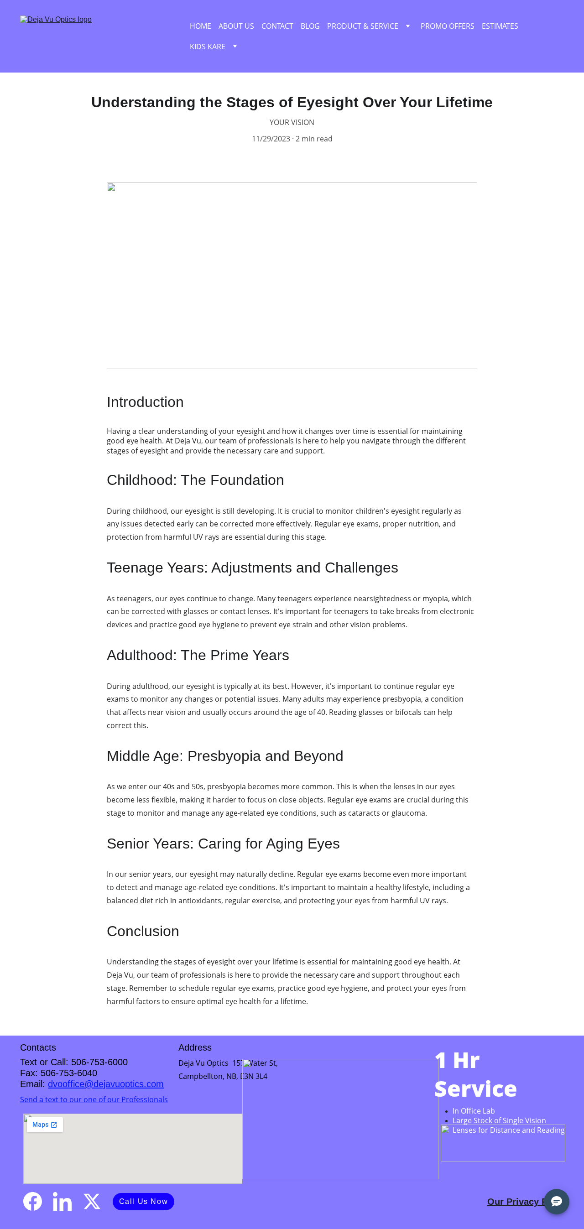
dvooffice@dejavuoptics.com (106, 1084)
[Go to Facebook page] (32, 1201)
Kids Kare (207, 47)
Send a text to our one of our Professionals (94, 1099)
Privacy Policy (537, 1202)
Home (200, 26)
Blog (310, 26)
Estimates (500, 26)
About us (236, 26)
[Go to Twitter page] (92, 1201)
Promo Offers (447, 26)
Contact (277, 26)
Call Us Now (143, 1201)
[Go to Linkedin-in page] (62, 1201)
